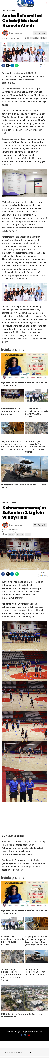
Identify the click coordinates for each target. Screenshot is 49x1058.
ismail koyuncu (15, 33)
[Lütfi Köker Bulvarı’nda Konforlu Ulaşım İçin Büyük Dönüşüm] (24, 998)
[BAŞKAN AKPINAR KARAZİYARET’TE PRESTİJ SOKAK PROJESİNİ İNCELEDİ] (36, 397)
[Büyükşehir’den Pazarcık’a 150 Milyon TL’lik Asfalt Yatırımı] (24, 469)
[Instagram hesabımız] (25, 1035)
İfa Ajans (28, 1052)
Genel (11, 534)
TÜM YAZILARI (39, 33)
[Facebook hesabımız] (21, 1035)
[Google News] (43, 67)
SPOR (28, 534)
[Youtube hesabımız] (29, 1035)
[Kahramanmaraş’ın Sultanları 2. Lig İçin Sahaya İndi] (12, 397)
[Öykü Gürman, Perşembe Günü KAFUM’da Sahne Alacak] (24, 366)
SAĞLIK (43, 38)
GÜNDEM (34, 38)
